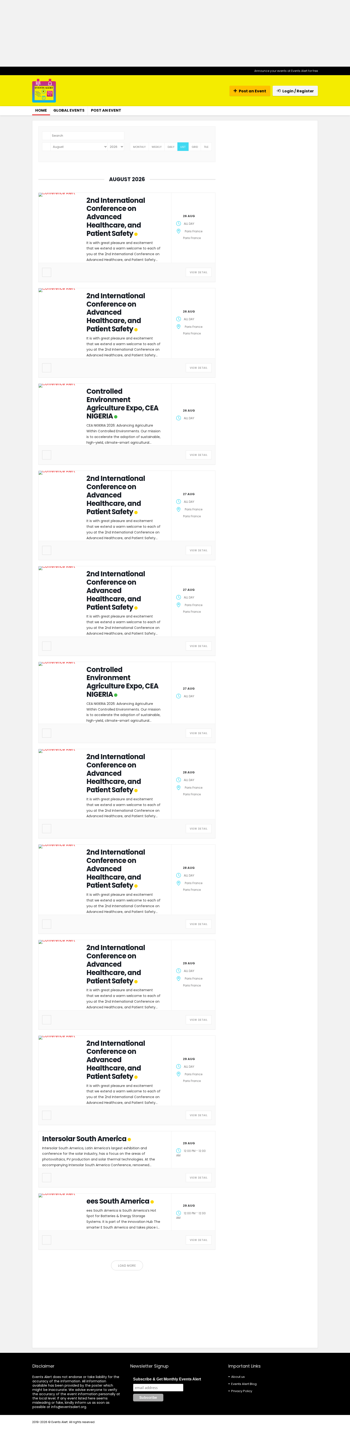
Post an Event (252, 91)
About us (238, 1376)
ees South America (117, 1201)
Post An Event (106, 110)
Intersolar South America (84, 1139)
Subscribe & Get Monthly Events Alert (167, 1379)
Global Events (69, 110)
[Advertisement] (175, 33)
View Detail (199, 272)
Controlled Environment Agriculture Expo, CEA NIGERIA (122, 404)
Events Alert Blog (244, 1384)
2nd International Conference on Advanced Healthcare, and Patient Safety (115, 217)
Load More (127, 1266)
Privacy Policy (241, 1391)
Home (41, 110)
